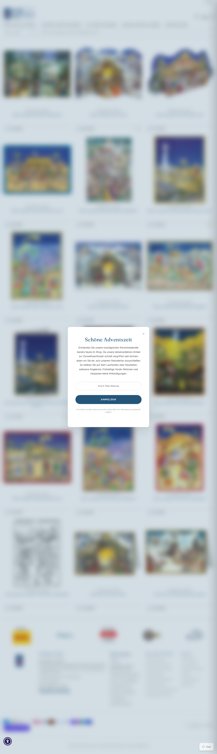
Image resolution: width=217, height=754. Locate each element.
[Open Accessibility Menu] (7, 741)
